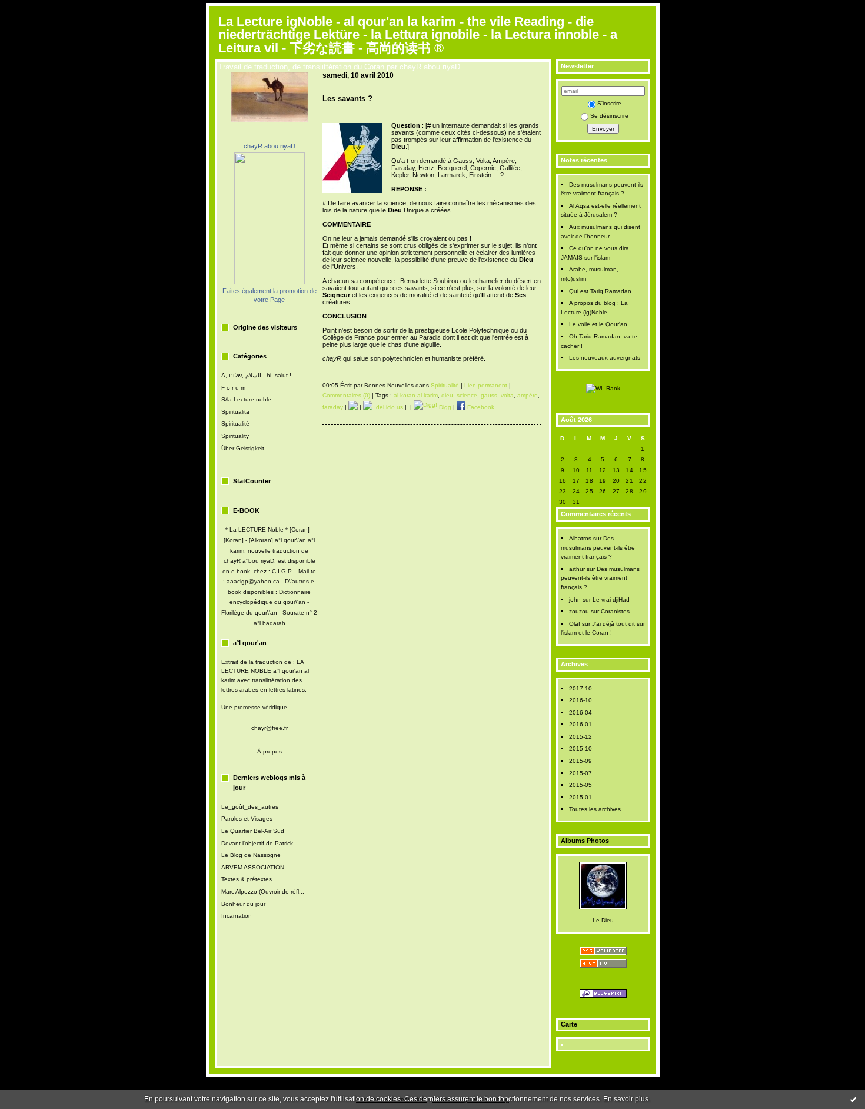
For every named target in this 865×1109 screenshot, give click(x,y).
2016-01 (580, 724)
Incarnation (236, 915)
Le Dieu (603, 920)
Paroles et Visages (246, 818)
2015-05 (580, 785)
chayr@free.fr (269, 728)
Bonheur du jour (243, 904)
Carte (569, 1024)
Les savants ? (347, 98)
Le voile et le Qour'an (598, 324)
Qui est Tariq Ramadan (600, 291)
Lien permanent (485, 385)
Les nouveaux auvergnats (604, 357)
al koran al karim (416, 395)
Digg (444, 407)
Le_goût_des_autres (249, 806)
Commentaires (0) (346, 395)
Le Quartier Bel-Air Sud (252, 831)
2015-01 (580, 797)
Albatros (580, 538)
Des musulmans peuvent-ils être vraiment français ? (598, 547)
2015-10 (580, 748)
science (467, 395)
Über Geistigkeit (242, 448)
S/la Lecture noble (246, 399)
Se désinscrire (609, 115)
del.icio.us (387, 407)
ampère (527, 395)
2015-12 (580, 736)
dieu (447, 395)
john (575, 599)
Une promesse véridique (254, 707)
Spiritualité (235, 423)
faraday (332, 407)
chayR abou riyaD (269, 146)
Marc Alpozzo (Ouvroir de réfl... (262, 891)
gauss (489, 395)
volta (507, 395)
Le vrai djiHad (611, 599)
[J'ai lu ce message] (853, 1099)
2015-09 (580, 761)
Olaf (574, 623)
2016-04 (580, 712)
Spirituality (235, 436)
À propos (269, 751)
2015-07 (580, 773)
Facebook (479, 407)
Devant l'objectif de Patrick (257, 843)
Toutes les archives (595, 809)
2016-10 (580, 700)
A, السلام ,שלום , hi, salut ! (256, 375)
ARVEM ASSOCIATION (252, 867)
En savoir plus (625, 1099)
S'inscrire (609, 103)
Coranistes (615, 611)
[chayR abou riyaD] (269, 282)
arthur (577, 569)
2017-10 (580, 688)
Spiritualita (235, 412)
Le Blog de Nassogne (251, 855)
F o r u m (233, 387)
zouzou (579, 611)
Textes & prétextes (246, 879)
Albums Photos (585, 840)
